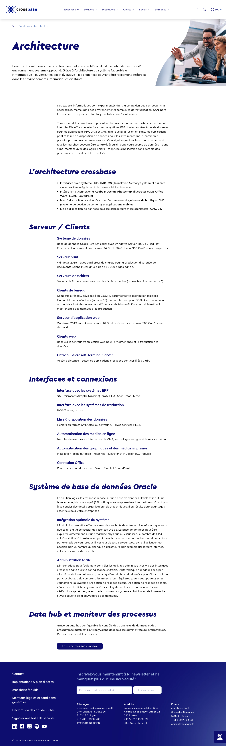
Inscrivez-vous (147, 690)
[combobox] (219, 9)
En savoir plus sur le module (80, 646)
